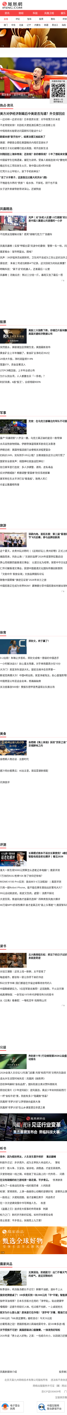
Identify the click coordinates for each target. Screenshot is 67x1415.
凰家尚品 (6, 1264)
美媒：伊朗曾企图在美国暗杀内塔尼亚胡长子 (24, 142)
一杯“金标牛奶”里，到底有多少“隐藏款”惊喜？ (24, 1095)
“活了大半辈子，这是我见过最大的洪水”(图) (23, 177)
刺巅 (45, 1208)
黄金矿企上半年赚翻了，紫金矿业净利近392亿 (25, 353)
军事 (3, 413)
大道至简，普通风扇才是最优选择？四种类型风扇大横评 (30, 899)
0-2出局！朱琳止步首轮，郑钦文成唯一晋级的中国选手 (29, 657)
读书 (3, 946)
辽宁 (29, 25)
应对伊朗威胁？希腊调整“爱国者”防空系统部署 (25, 472)
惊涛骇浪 (57, 1179)
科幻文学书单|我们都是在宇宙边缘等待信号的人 (26, 983)
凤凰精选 (6, 209)
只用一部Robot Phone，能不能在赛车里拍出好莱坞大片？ (31, 887)
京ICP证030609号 (51, 1391)
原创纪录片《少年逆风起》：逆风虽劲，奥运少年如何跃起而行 (33, 1090)
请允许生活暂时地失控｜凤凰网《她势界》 (23, 1078)
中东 (13, 25)
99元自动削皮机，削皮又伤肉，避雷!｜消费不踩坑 (27, 893)
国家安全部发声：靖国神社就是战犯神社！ (23, 461)
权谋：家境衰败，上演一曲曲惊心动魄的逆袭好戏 (26, 1191)
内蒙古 (37, 25)
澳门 (6, 25)
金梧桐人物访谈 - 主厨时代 (14, 759)
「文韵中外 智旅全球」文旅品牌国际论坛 (22, 574)
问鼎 (62, 1174)
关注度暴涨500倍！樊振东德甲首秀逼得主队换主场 (27, 686)
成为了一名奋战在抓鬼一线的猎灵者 (19, 1185)
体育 (3, 632)
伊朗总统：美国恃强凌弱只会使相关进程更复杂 (25, 449)
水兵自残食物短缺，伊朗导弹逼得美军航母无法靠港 (27, 443)
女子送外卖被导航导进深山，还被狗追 (20, 188)
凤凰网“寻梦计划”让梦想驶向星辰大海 (20, 1101)
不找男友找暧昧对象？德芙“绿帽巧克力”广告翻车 (26, 234)
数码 (53, 19)
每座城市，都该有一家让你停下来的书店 (21, 977)
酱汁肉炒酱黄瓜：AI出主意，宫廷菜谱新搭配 (24, 770)
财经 (21, 13)
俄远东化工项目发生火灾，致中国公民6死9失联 (25, 165)
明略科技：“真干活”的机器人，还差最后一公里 (25, 269)
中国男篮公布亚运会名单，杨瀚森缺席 (20, 681)
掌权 (57, 1162)
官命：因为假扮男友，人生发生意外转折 (21, 1156)
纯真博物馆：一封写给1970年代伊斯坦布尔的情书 (27, 994)
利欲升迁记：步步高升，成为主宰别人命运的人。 (26, 1162)
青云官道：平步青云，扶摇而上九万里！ (21, 1220)
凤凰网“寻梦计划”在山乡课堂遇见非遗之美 (22, 1107)
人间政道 (45, 1185)
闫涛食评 (5, 782)
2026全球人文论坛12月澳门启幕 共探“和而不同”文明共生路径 (33, 1072)
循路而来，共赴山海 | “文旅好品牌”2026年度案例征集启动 (31, 556)
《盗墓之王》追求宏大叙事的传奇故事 (20, 1208)
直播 (6, 19)
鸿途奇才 (50, 1197)
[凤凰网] (12, 8)
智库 (29, 19)
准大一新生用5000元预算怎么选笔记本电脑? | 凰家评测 (30, 870)
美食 (3, 734)
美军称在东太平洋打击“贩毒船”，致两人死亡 (23, 478)
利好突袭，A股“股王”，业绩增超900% (20, 382)
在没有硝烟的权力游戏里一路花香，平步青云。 (25, 1179)
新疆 (46, 25)
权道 (43, 1203)
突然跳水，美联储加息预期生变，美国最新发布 (25, 347)
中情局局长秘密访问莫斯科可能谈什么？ (21, 130)
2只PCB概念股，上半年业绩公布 (17, 370)
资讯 (7, 13)
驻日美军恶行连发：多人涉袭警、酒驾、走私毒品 (26, 467)
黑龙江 (55, 25)
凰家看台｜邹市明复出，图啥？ (18, 94)
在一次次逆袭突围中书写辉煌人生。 (19, 1203)
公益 (3, 1047)
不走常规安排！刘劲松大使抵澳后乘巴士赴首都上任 (27, 125)
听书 (3, 1148)
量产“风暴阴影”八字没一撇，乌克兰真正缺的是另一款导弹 (31, 438)
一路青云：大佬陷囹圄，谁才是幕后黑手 (21, 1197)
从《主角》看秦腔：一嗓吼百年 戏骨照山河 (23, 1000)
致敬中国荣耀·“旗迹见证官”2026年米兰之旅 (23, 579)
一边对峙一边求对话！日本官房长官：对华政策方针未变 (30, 119)
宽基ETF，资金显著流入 (13, 364)
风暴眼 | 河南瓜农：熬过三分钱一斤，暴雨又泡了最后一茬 (31, 274)
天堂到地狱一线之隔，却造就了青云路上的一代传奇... (28, 1174)
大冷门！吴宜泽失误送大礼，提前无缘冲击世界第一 (27, 669)
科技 (35, 13)
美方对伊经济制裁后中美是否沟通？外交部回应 (32, 114)
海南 (64, 25)
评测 (3, 845)
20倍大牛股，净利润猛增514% (16, 358)
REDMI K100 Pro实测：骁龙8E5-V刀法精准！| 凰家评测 (30, 881)
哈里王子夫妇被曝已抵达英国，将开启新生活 (24, 148)
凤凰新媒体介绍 (8, 1371)
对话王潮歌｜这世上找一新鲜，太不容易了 (23, 971)
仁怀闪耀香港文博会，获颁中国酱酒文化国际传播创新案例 (31, 568)
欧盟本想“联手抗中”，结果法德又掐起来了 (22, 136)
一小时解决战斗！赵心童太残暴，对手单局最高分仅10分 (30, 663)
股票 (41, 19)
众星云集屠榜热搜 (9, 484)
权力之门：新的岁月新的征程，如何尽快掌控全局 (26, 1214)
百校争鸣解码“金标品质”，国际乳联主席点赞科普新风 (28, 1084)
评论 (18, 19)
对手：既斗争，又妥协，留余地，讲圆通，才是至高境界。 (31, 1168)
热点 (3, 105)
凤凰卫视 (49, 13)
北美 (21, 25)
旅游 (3, 525)
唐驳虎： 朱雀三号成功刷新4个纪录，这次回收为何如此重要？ (33, 263)
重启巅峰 (51, 1156)
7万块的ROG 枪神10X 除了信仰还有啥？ (21, 875)
